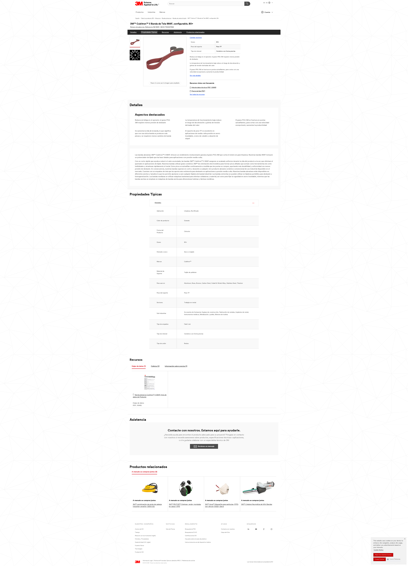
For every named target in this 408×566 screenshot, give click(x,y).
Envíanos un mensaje (206, 446)
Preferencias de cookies (188, 560)
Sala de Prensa (170, 529)
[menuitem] (133, 32)
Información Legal (148, 560)
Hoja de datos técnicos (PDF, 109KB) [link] (204, 87)
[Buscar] (247, 4)
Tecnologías (138, 549)
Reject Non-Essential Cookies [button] (383, 554)
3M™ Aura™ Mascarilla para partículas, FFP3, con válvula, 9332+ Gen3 (222, 505)
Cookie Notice (378, 550)
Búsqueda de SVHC (191, 532)
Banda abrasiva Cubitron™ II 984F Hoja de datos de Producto (149, 396)
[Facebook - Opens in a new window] (263, 529)
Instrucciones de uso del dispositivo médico (198, 542)
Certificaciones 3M (191, 535)
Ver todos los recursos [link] (197, 94)
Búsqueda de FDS (190, 529)
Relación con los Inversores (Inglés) (145, 535)
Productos (140, 12)
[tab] (139, 366)
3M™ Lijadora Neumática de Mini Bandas (256, 504)
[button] (394, 559)
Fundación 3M (139, 552)
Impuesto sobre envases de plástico (195, 539)
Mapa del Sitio (225, 532)
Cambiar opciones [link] (196, 38)
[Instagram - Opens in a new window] (271, 529)
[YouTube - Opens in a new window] (256, 529)
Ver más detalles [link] (195, 75)
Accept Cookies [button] (379, 559)
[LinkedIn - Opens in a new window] (248, 529)
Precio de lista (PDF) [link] (198, 91)
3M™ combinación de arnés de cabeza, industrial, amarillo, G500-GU (147, 505)
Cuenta (267, 12)
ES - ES (265, 3)
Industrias (151, 12)
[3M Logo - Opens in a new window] (147, 4)
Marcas (162, 12)
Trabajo (137, 532)
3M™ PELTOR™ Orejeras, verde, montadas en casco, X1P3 (185, 505)
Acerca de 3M (139, 529)
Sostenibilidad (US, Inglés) (143, 542)
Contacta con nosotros (228, 529)
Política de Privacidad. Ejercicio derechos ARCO (167, 560)
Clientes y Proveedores (142, 539)
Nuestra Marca (139, 545)
